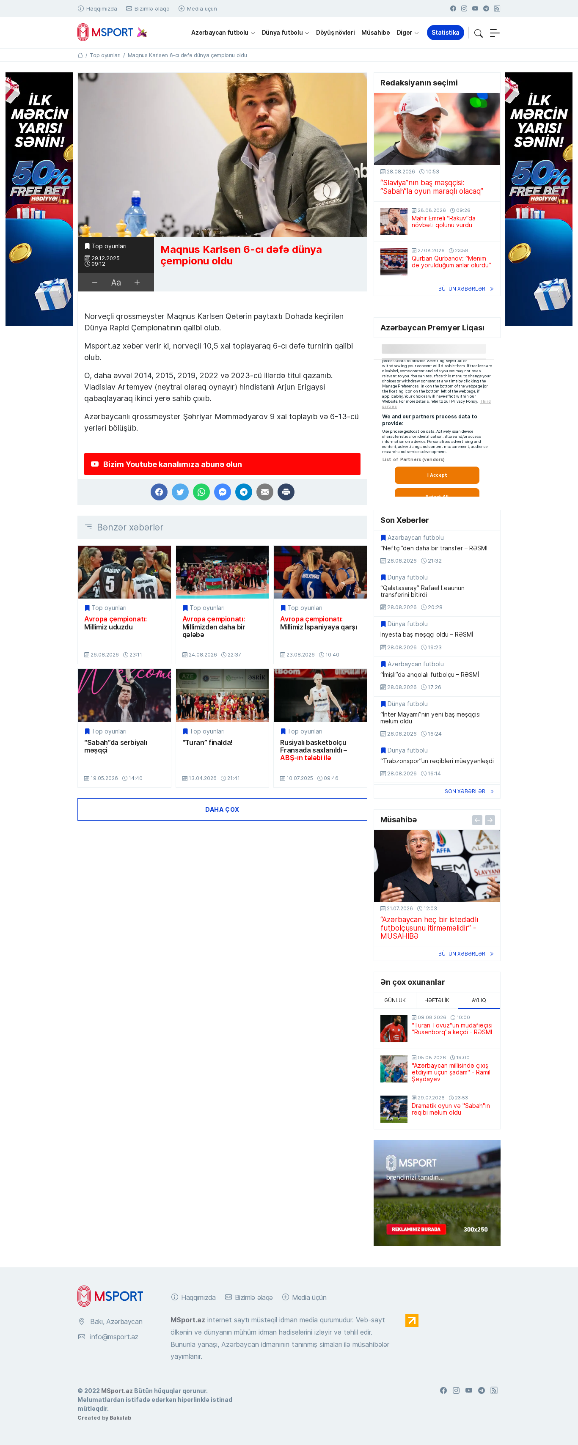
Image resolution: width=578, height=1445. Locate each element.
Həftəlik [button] (436, 1000)
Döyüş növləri (335, 32)
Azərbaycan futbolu (219, 32)
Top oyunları (109, 246)
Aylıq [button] (479, 1000)
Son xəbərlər (465, 791)
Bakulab (120, 1417)
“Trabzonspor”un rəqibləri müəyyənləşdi (437, 761)
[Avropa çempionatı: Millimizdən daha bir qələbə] (222, 572)
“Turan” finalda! (207, 742)
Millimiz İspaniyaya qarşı (318, 623)
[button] (478, 32)
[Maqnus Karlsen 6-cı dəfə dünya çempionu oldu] (222, 155)
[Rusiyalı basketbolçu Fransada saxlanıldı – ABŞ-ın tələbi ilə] (320, 695)
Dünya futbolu (282, 32)
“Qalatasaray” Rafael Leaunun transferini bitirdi (422, 591)
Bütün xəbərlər (461, 288)
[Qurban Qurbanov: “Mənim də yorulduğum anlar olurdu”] (393, 261)
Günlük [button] (395, 1000)
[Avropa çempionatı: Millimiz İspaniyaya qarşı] (320, 572)
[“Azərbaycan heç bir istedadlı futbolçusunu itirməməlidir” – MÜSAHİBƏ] (437, 866)
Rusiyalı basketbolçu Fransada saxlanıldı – (313, 750)
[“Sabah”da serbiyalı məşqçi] (124, 695)
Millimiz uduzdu (115, 623)
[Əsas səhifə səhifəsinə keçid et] (80, 55)
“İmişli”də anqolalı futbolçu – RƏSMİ (429, 674)
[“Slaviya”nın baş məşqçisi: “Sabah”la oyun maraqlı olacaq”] (437, 129)
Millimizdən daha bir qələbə (213, 626)
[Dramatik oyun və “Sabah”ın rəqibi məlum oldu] (393, 1109)
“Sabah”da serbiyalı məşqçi (115, 746)
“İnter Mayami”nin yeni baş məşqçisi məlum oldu (430, 718)
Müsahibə (375, 32)
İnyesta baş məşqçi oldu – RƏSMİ (426, 634)
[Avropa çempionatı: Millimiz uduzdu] (124, 572)
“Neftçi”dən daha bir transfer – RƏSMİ (433, 548)
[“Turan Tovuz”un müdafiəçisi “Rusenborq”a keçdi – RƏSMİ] (393, 1028)
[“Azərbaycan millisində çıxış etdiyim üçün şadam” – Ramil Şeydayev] (393, 1068)
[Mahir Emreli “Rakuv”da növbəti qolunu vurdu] (393, 221)
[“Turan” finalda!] (222, 695)
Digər (404, 32)
